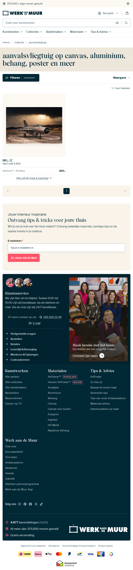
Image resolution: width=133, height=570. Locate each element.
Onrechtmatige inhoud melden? (79, 545)
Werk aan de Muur (21, 440)
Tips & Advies (99, 32)
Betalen (15, 344)
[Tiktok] (41, 504)
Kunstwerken (11, 32)
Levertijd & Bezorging (24, 349)
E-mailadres (15, 240)
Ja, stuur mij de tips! (24, 257)
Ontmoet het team (85, 356)
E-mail (37, 323)
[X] (36, 504)
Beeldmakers (54, 32)
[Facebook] (30, 504)
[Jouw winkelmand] (127, 13)
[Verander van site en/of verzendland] (128, 4)
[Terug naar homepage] (22, 12)
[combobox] (58, 23)
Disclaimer (54, 545)
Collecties (32, 32)
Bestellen (16, 339)
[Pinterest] (25, 504)
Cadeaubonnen (20, 360)
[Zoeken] (126, 22)
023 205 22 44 (52, 317)
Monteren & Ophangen (24, 354)
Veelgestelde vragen (23, 334)
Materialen (76, 32)
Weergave (119, 78)
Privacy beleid (105, 545)
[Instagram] (19, 504)
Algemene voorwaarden (33, 545)
